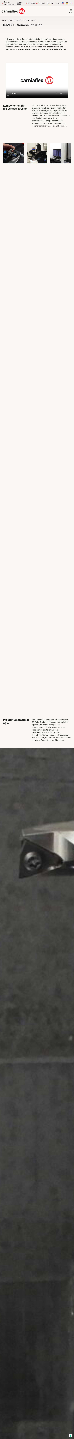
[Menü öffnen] (70, 10)
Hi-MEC (11, 20)
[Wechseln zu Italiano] (71, 3)
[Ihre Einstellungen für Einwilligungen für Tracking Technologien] (70, 1435)
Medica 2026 (19, 3)
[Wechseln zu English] (63, 3)
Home (3, 20)
